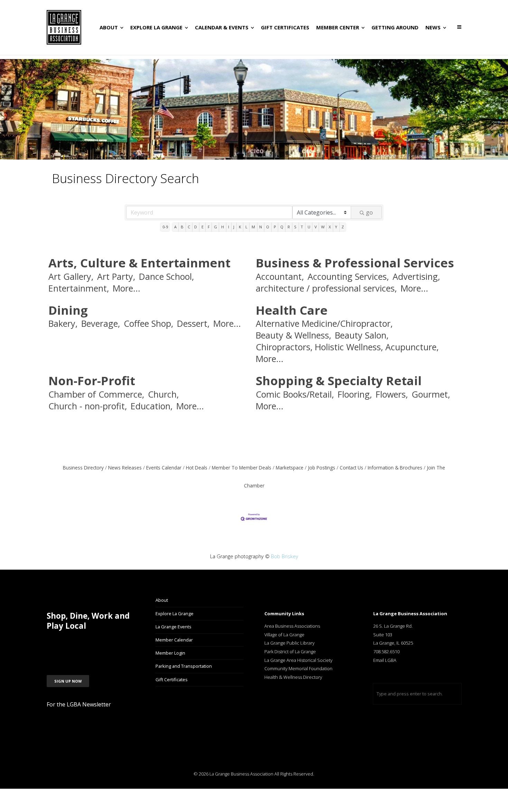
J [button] (233, 226)
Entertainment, (78, 288)
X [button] (330, 226)
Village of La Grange (284, 634)
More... (126, 288)
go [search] (369, 212)
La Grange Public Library (289, 643)
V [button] (315, 226)
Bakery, (62, 323)
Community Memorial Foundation (298, 668)
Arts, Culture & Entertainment (139, 262)
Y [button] (336, 226)
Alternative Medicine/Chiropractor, (324, 323)
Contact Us (351, 467)
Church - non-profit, (87, 406)
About (162, 600)
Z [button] (342, 226)
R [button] (289, 226)
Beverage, (100, 323)
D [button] (195, 226)
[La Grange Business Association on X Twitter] (87, 644)
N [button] (260, 226)
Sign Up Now (68, 681)
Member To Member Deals (241, 467)
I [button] (228, 226)
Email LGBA (384, 660)
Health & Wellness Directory (293, 677)
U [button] (309, 226)
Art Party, (116, 276)
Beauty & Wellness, (293, 335)
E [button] (202, 226)
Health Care (292, 310)
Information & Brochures (395, 467)
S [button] (295, 226)
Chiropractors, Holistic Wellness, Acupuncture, (347, 347)
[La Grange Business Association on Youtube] (104, 644)
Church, (163, 394)
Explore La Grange (175, 613)
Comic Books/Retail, (295, 394)
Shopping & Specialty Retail (339, 380)
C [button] (189, 226)
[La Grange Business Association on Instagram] (71, 644)
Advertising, (416, 276)
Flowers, (392, 394)
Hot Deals (196, 467)
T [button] (302, 226)
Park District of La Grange (290, 651)
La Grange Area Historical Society (298, 660)
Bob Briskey (284, 556)
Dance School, (166, 276)
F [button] (209, 226)
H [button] (222, 226)
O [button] (267, 226)
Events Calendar (163, 467)
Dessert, (193, 323)
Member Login (170, 653)
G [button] (215, 226)
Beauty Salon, (361, 335)
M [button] (253, 226)
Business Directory (83, 467)
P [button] (275, 226)
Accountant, (280, 276)
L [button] (246, 226)
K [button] (240, 226)
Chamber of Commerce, (96, 394)
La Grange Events (173, 627)
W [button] (322, 226)
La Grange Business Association (241, 774)
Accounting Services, (348, 276)
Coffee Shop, (148, 323)
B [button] (182, 226)
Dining (68, 310)
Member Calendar (174, 640)
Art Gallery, (70, 276)
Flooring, (355, 394)
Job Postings (321, 467)
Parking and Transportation (184, 666)
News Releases (125, 467)
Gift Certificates (172, 679)
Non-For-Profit (91, 380)
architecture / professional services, (326, 288)
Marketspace (289, 467)
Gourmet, (431, 394)
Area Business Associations (292, 626)
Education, (151, 406)
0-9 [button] (165, 226)
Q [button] (281, 226)
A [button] (175, 226)
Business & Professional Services (355, 262)
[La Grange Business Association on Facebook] (54, 644)
